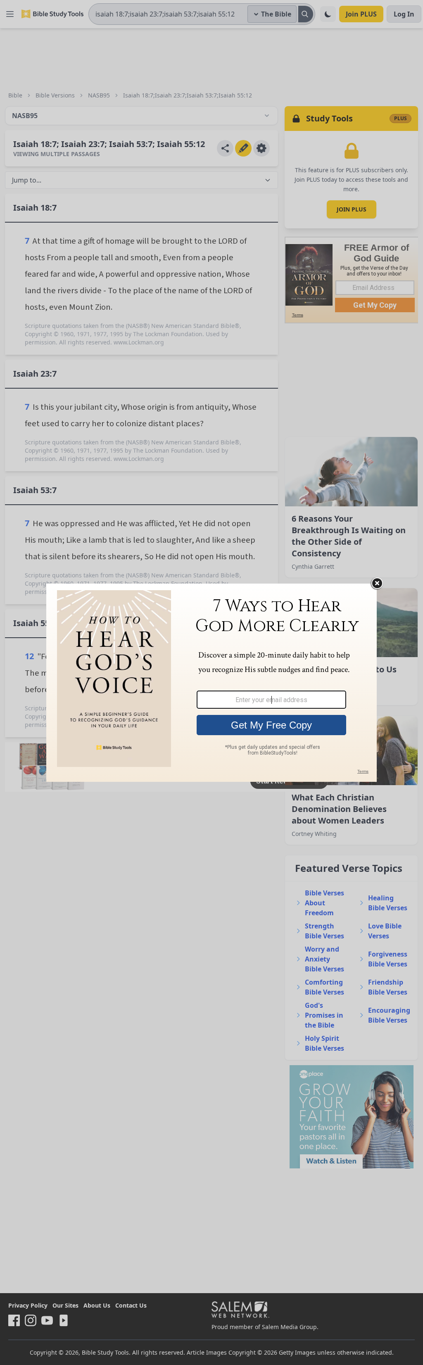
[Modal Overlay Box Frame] (211, 683)
